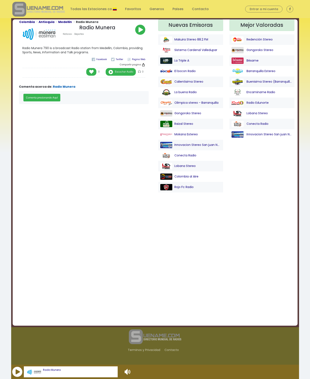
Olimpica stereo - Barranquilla (196, 103)
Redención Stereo (259, 39)
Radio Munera (52, 370)
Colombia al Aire (186, 176)
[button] (17, 372)
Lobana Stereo (185, 166)
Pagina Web (138, 59)
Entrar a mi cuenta (264, 9)
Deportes (79, 34)
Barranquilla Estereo (260, 71)
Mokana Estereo (186, 134)
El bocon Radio (185, 71)
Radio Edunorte (257, 103)
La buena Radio (185, 92)
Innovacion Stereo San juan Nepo (197, 145)
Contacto (200, 9)
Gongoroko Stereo (187, 113)
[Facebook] (99, 59)
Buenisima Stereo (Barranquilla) (269, 81)
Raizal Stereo (183, 124)
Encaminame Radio (260, 92)
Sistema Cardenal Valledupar (195, 50)
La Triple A (181, 60)
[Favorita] (91, 72)
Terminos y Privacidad (144, 350)
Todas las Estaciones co (91, 9)
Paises (178, 9)
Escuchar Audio (124, 71)
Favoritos (133, 9)
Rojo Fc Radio (184, 187)
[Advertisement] (190, 262)
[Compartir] (143, 65)
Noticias (67, 34)
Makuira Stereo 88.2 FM (191, 39)
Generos (157, 9)
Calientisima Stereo (188, 81)
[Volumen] (128, 372)
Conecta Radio (185, 155)
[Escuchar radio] (140, 30)
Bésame (252, 60)
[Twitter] (117, 59)
